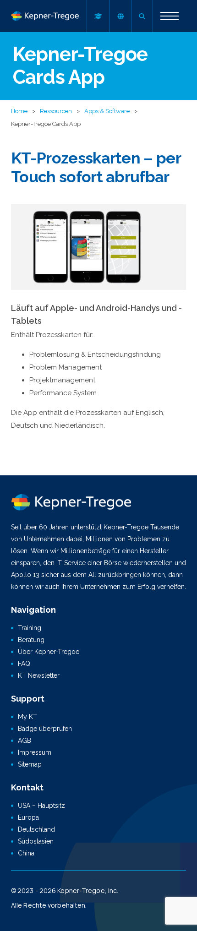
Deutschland (36, 829)
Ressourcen (56, 111)
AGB (24, 740)
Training (29, 628)
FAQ (24, 663)
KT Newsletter (39, 675)
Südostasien (36, 841)
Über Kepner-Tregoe (48, 651)
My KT (27, 716)
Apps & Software (107, 111)
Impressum (34, 752)
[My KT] (98, 16)
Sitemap (30, 764)
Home (19, 111)
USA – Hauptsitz (41, 805)
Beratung (31, 639)
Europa (28, 817)
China (26, 853)
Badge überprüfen (45, 728)
